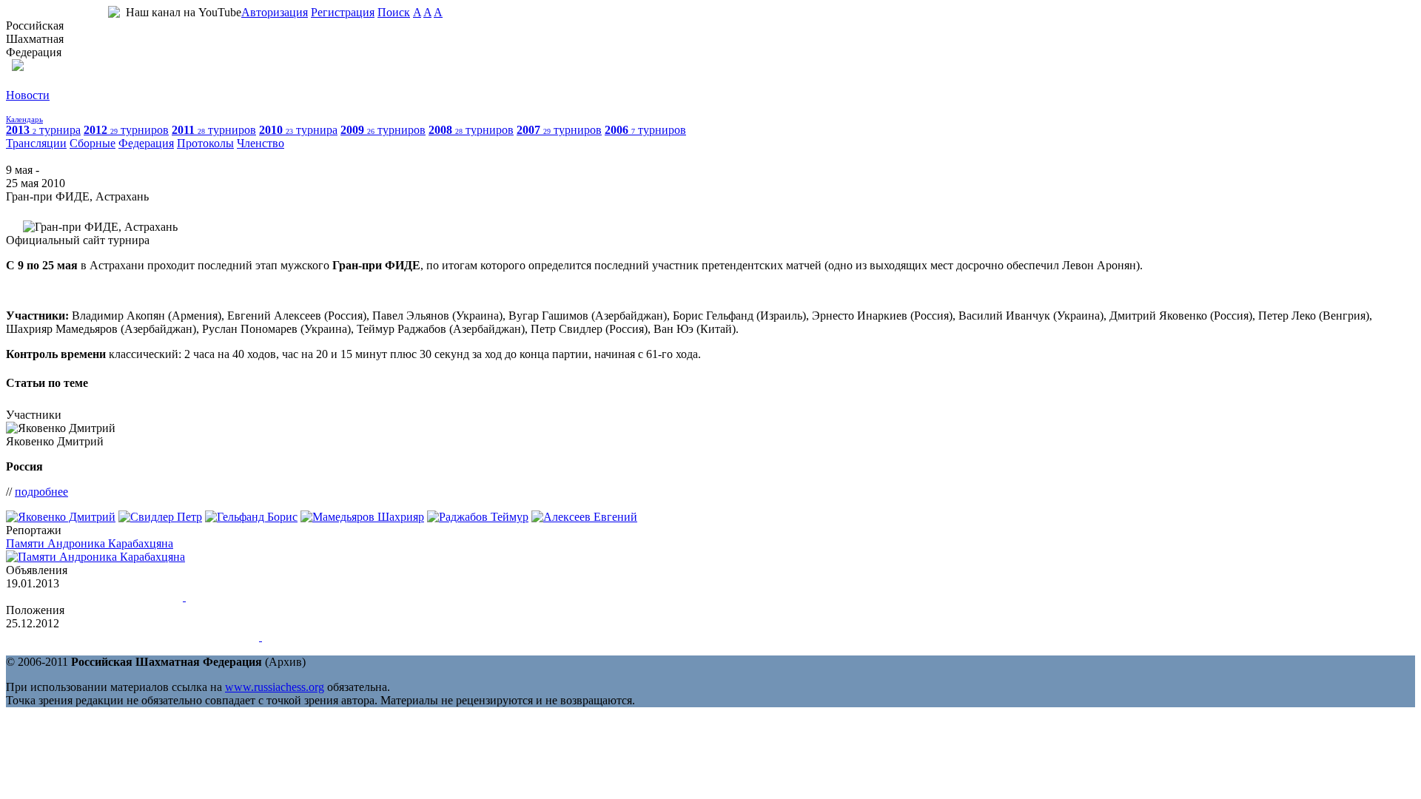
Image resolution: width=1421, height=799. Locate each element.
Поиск (393, 12)
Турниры (29, 108)
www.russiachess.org (274, 687)
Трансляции (36, 143)
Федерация (146, 143)
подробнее (41, 491)
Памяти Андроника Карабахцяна (89, 543)
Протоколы (205, 143)
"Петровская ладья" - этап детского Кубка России (131, 636)
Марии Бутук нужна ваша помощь (93, 596)
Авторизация (274, 12)
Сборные (92, 143)
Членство (260, 143)
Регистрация (342, 12)
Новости (28, 95)
